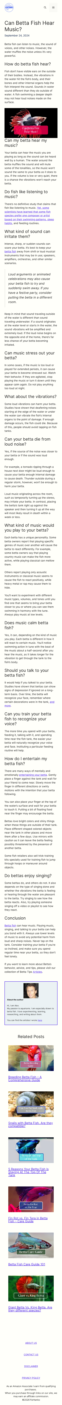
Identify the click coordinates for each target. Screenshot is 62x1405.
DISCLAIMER (31, 1366)
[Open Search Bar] (45, 7)
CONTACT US (31, 1354)
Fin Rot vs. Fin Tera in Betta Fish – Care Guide (28, 1219)
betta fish (10, 251)
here (40, 1020)
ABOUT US (31, 1343)
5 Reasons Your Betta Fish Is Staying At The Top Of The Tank (28, 1172)
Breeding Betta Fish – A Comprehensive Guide (25, 1078)
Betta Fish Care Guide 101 (26, 1264)
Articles (37, 971)
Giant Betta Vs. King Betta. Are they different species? (30, 1309)
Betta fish (10, 925)
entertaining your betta (33, 774)
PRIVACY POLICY (31, 1377)
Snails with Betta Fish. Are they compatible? (30, 1124)
